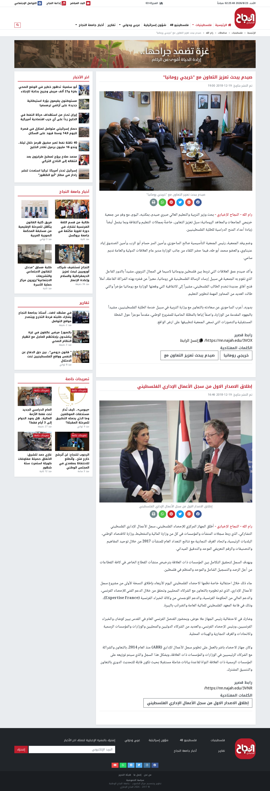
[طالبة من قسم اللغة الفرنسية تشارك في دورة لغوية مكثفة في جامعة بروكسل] (72, 209)
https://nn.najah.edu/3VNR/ (228, 688)
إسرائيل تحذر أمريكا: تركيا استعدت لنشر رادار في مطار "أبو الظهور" (49, 173)
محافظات (222, 33)
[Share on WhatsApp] (162, 202)
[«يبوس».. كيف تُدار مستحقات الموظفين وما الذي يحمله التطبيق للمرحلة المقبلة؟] (72, 396)
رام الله (209, 33)
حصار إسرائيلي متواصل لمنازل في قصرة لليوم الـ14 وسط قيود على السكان (48, 131)
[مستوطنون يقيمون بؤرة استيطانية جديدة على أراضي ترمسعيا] (84, 104)
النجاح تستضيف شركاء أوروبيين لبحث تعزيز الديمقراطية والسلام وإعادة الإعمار (73, 274)
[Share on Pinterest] (171, 202)
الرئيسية (251, 33)
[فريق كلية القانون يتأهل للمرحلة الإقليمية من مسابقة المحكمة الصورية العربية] (35, 209)
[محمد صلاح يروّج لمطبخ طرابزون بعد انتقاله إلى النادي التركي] (84, 159)
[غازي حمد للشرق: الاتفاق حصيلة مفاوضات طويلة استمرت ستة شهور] (35, 441)
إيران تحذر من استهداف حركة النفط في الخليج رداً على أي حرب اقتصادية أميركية (48, 117)
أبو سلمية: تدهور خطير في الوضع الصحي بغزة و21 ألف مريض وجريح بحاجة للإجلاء (48, 89)
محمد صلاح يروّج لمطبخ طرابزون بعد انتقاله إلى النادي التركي (51, 159)
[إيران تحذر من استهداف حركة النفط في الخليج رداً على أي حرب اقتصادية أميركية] (84, 118)
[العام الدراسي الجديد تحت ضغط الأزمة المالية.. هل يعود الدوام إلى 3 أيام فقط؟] (35, 396)
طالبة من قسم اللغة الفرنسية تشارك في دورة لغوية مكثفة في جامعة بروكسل (73, 229)
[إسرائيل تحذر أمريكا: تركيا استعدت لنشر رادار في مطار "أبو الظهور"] (84, 173)
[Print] (153, 202)
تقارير (111, 25)
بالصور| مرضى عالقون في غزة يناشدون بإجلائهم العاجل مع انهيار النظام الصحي (47, 336)
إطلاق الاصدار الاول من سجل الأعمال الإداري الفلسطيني (198, 703)
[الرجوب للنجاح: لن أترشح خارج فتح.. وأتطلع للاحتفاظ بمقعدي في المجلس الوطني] (72, 441)
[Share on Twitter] (180, 202)
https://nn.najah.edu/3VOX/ (228, 340)
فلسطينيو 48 (179, 25)
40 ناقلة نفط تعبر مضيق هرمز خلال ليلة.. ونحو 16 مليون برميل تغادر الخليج (47, 145)
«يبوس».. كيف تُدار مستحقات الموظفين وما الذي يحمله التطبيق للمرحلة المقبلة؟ (72, 416)
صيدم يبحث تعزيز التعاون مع (189, 355)
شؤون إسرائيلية (155, 25)
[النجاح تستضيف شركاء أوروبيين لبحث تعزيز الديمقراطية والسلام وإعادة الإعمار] (72, 254)
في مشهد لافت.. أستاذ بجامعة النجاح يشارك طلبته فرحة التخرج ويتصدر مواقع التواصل (45, 317)
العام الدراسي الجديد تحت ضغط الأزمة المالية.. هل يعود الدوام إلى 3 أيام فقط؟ (35, 416)
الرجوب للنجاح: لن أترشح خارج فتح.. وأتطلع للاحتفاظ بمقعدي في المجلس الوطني (72, 461)
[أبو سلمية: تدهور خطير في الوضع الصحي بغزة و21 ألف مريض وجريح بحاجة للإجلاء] (84, 90)
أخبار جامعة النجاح (91, 25)
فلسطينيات (203, 25)
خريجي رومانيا (236, 355)
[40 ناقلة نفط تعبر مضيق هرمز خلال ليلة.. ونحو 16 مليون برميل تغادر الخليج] (84, 145)
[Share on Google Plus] (189, 202)
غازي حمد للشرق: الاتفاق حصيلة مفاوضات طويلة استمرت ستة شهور (35, 461)
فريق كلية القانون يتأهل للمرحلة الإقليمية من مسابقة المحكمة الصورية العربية (35, 229)
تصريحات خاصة (77, 379)
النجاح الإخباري (245, 18)
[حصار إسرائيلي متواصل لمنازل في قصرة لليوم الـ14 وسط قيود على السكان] (84, 132)
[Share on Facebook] (198, 202)
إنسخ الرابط (190, 340)
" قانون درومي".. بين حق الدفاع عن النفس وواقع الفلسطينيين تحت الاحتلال (47, 356)
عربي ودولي (131, 25)
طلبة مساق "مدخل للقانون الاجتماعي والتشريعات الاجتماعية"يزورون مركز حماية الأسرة (36, 276)
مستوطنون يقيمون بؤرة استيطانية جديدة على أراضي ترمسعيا (52, 103)
